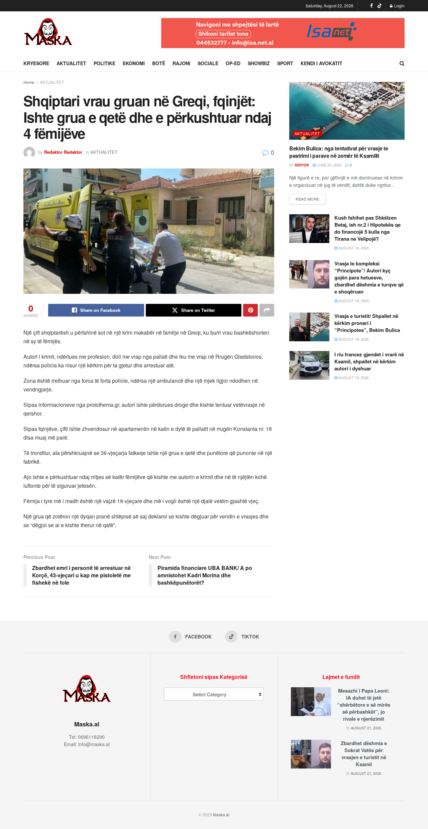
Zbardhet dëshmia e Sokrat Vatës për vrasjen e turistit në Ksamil (364, 753)
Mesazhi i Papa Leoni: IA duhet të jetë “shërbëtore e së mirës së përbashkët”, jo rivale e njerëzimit (363, 704)
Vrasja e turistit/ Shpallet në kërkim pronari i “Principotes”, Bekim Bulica (367, 323)
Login (399, 5)
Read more (311, 199)
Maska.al (221, 814)
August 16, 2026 (353, 247)
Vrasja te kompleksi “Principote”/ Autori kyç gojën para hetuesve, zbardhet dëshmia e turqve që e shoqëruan (369, 277)
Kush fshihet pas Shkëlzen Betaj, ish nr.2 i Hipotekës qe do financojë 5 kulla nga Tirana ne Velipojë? (367, 228)
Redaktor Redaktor (63, 152)
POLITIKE (104, 63)
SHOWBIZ (259, 63)
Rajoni (181, 63)
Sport (285, 63)
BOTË (158, 63)
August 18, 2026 (353, 300)
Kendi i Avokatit (321, 63)
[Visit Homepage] (48, 33)
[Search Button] (402, 63)
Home (28, 82)
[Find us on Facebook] (371, 5)
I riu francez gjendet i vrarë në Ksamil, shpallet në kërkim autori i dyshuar (369, 361)
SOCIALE (208, 63)
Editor (302, 164)
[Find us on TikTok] (380, 5)
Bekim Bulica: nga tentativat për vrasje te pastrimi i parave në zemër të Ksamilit (338, 151)
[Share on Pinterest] (250, 310)
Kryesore (36, 63)
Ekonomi (134, 63)
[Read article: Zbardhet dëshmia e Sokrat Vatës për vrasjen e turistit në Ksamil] (311, 754)
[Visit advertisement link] (283, 33)
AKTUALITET (71, 63)
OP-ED (233, 63)
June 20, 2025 (328, 164)
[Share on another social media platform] (266, 310)
